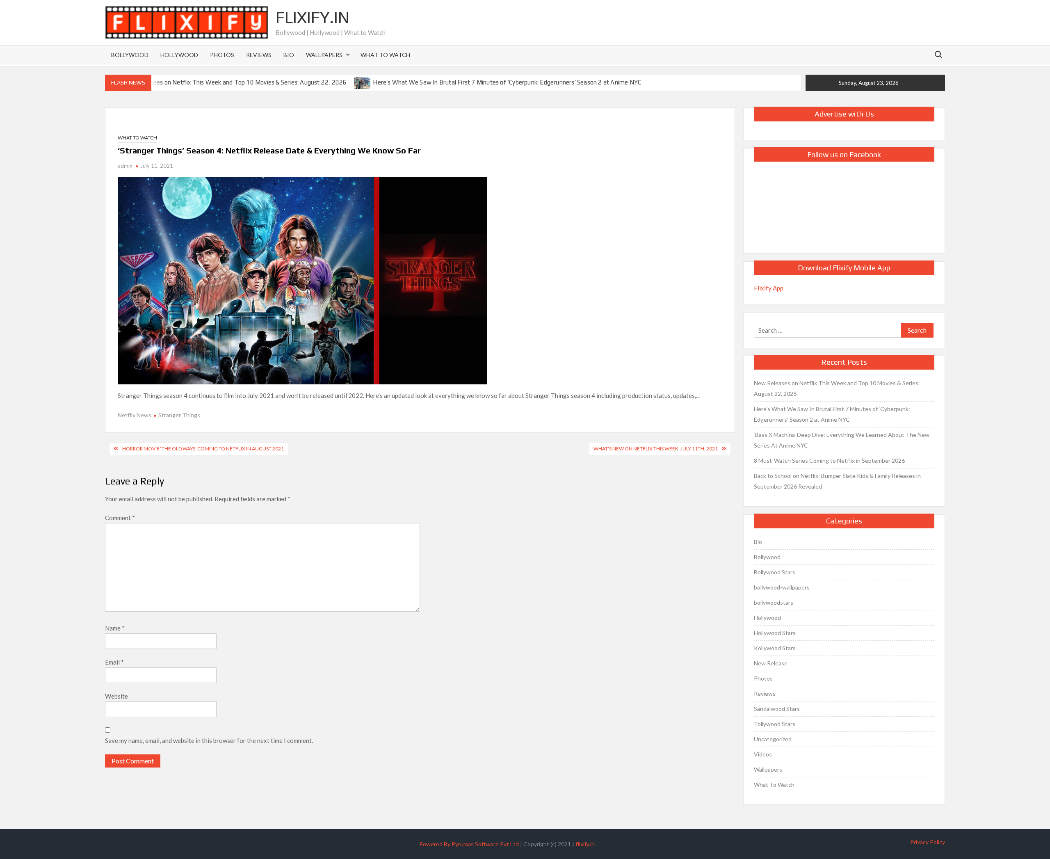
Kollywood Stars (775, 647)
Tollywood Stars (774, 723)
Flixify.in (312, 17)
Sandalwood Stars (777, 708)
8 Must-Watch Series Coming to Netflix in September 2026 (829, 460)
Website (116, 696)
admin (125, 165)
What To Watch (385, 54)
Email (114, 662)
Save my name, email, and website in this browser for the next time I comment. (209, 740)
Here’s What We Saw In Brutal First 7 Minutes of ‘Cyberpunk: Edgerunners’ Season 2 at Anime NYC (507, 82)
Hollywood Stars (775, 632)
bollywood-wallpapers (782, 587)
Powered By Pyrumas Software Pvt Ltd (469, 844)
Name (115, 628)
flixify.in (585, 844)
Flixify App (768, 288)
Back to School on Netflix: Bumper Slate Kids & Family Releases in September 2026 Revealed (837, 481)
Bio (288, 54)
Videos (763, 754)
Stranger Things (179, 414)
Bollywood (129, 54)
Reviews (259, 54)
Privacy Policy (927, 841)
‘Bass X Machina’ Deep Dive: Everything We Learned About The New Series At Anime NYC (841, 440)
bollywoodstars (773, 602)
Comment (120, 517)
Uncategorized (773, 739)
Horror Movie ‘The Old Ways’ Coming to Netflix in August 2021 (203, 448)
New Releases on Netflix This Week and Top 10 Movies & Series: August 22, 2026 (235, 82)
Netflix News (134, 414)
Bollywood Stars (774, 572)
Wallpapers (324, 54)
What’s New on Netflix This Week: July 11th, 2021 (655, 448)
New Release (771, 663)
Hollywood (179, 54)
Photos (222, 54)
